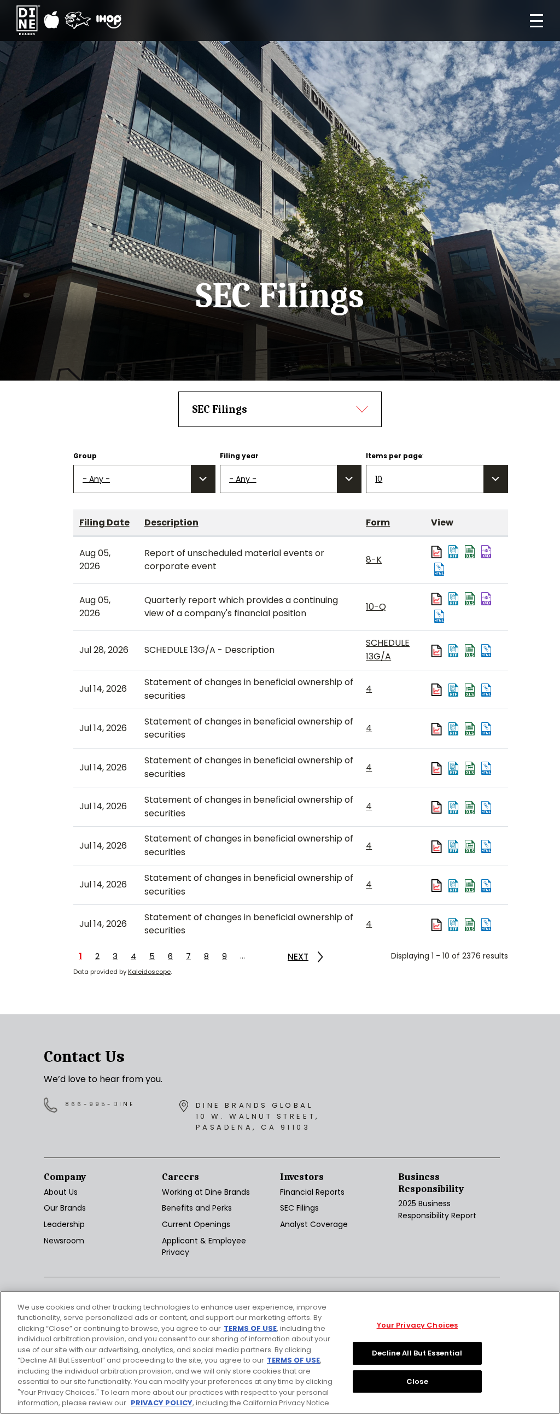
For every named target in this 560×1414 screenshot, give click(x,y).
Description (171, 522)
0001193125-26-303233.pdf (438, 885)
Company (65, 1177)
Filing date (104, 522)
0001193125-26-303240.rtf (453, 924)
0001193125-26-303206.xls (470, 690)
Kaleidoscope (149, 971)
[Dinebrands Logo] (68, 20)
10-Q (376, 606)
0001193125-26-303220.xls (470, 807)
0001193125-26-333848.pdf (438, 551)
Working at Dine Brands (206, 1192)
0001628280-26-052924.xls (470, 599)
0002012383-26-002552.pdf (438, 650)
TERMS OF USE (250, 1328)
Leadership (64, 1224)
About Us (61, 1192)
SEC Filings (299, 1207)
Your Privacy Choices (417, 1325)
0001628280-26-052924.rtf (453, 599)
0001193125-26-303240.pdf (438, 924)
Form (378, 522)
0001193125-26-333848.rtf (453, 552)
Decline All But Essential (417, 1353)
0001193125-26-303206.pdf (438, 690)
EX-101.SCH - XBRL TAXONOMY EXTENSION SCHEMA (486, 552)
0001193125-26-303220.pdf (438, 807)
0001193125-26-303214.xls (470, 768)
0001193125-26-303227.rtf (453, 846)
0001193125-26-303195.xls (470, 729)
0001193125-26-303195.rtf (453, 729)
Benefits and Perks (197, 1207)
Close (417, 1381)
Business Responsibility (431, 1183)
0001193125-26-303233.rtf (453, 886)
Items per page (394, 455)
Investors (302, 1177)
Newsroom (64, 1240)
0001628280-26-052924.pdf (438, 598)
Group (85, 455)
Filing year (239, 455)
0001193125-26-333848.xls (470, 552)
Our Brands (65, 1207)
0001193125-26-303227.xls (470, 846)
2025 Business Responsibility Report (437, 1209)
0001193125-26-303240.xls (470, 924)
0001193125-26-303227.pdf (438, 846)
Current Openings (196, 1224)
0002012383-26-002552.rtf (453, 650)
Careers (180, 1177)
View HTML (439, 569)
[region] (280, 1352)
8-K (374, 559)
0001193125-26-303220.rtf (453, 807)
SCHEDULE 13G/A (388, 649)
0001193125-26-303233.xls (470, 886)
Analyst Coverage (314, 1224)
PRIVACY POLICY (161, 1403)
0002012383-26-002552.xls (470, 650)
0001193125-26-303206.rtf (453, 690)
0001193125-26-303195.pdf (438, 728)
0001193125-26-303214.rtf (453, 768)
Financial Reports (312, 1192)
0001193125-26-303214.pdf (438, 768)
